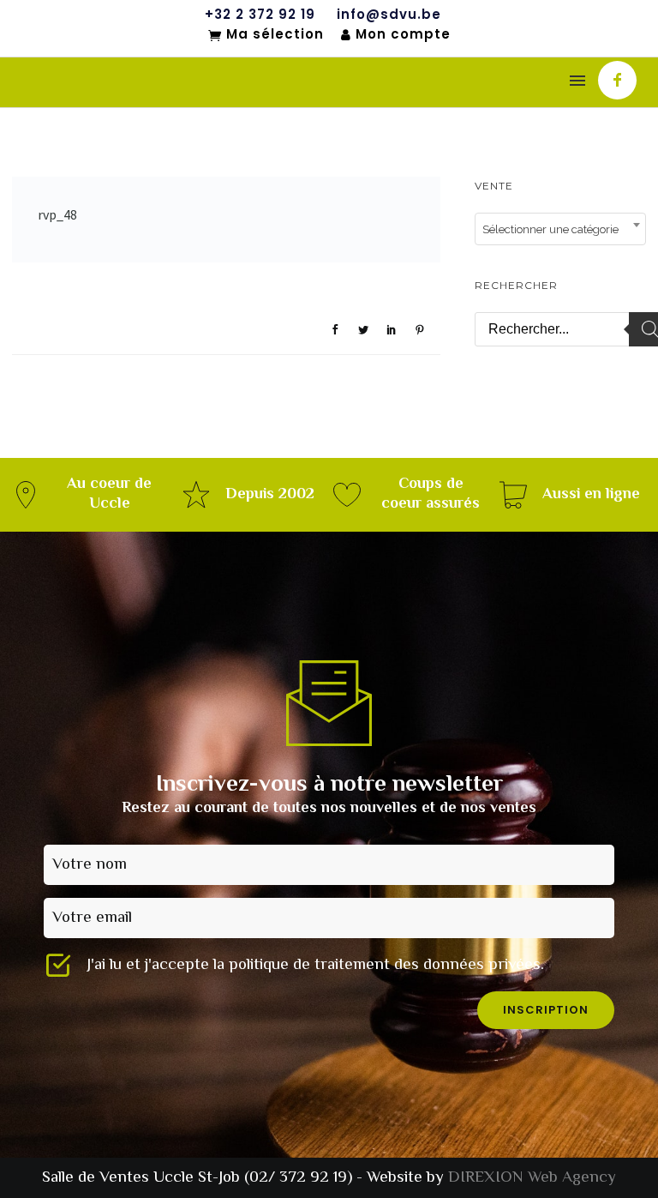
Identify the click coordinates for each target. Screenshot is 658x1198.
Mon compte (403, 34)
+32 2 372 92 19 (260, 14)
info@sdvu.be (389, 14)
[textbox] (560, 230)
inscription (546, 1010)
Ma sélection (275, 35)
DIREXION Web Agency (532, 1177)
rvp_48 (57, 214)
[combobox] (560, 229)
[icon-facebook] (617, 80)
